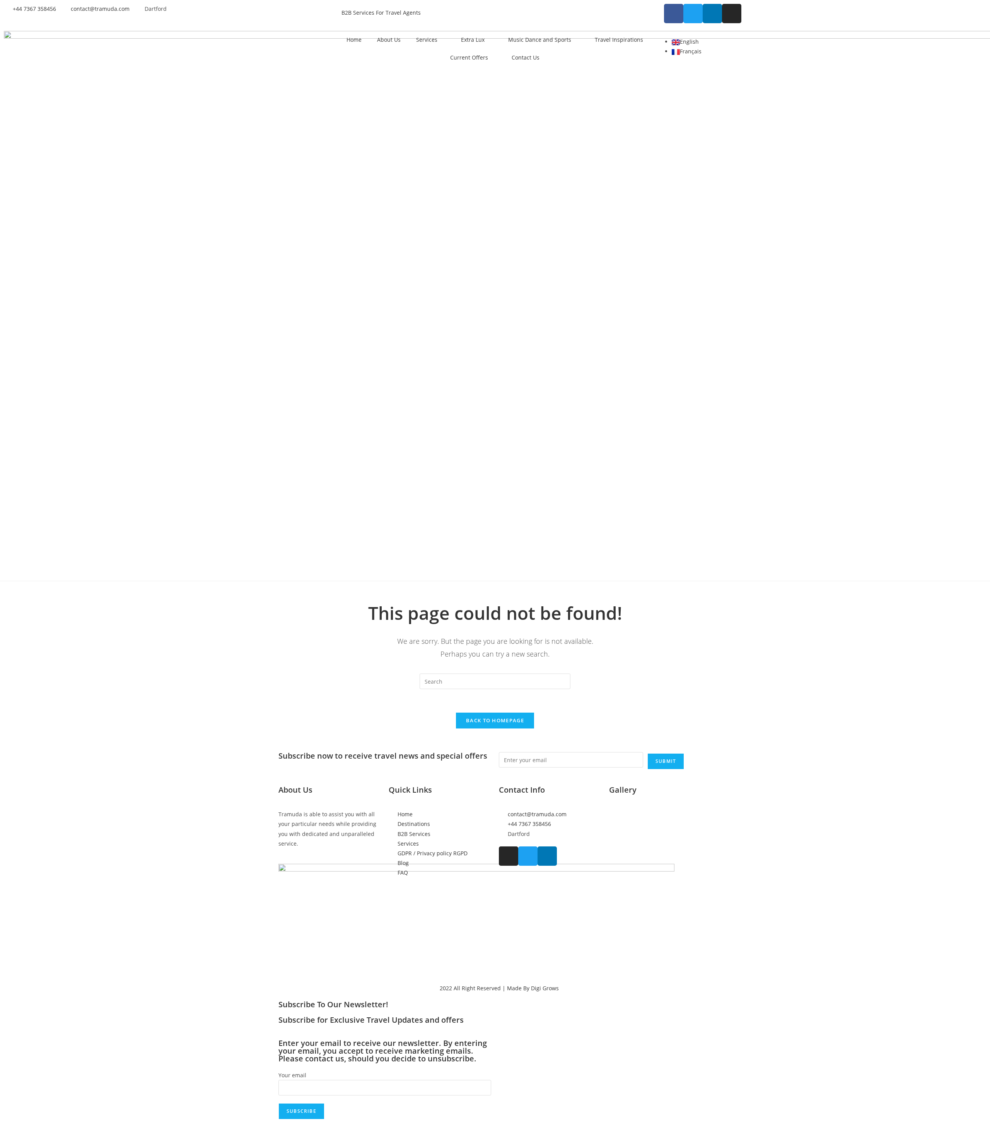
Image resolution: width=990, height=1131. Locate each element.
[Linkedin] (712, 13)
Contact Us (525, 57)
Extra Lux (473, 39)
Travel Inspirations (619, 39)
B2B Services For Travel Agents (381, 12)
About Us (389, 39)
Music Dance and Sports (539, 39)
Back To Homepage (495, 720)
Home (354, 39)
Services (426, 39)
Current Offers (469, 57)
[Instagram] (731, 13)
